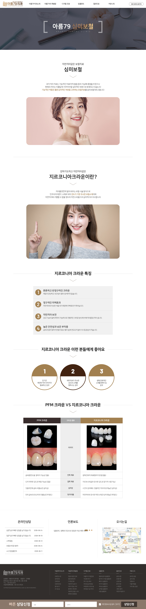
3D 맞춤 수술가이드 (89, 589)
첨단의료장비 (71, 579)
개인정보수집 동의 (108, 604)
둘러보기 (57, 586)
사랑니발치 (119, 589)
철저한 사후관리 (72, 589)
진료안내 (57, 581)
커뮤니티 (111, 4)
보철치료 (118, 579)
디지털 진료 (66, 4)
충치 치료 (9, 547)
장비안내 (57, 579)
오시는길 (57, 589)
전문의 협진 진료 (72, 576)
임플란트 (81, 4)
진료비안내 (58, 584)
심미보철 (118, 576)
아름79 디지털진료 (89, 576)
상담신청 (129, 604)
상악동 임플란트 (103, 589)
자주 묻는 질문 (134, 586)
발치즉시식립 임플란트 (105, 579)
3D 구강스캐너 (87, 581)
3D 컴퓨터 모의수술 (89, 586)
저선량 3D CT (87, 579)
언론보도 (132, 581)
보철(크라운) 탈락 (12, 537)
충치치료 (118, 584)
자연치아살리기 (120, 591)
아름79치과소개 (34, 4)
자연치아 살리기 (72, 584)
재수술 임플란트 (103, 586)
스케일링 (9, 532)
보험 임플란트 (102, 591)
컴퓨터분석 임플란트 (104, 576)
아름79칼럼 (133, 584)
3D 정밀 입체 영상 (88, 584)
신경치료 (118, 581)
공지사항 (132, 579)
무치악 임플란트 (103, 584)
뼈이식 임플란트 (103, 581)
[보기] (117, 604)
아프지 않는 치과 (72, 586)
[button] (86, 530)
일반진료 (96, 4)
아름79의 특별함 (50, 4)
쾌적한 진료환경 (72, 594)
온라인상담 (133, 576)
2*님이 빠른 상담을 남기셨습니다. (17, 553)
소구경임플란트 (11, 542)
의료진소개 (58, 576)
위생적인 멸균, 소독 (73, 591)
